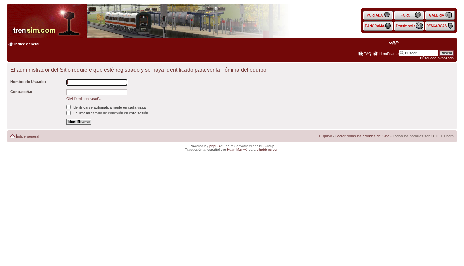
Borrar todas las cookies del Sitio (362, 136)
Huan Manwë (237, 149)
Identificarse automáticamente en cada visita (109, 107)
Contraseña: (21, 92)
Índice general (26, 44)
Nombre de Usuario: (28, 82)
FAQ (367, 54)
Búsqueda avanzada (437, 58)
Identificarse (389, 54)
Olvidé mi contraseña (83, 99)
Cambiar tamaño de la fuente (394, 43)
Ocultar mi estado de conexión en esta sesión (110, 113)
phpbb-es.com (268, 149)
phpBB (214, 146)
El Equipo (324, 136)
